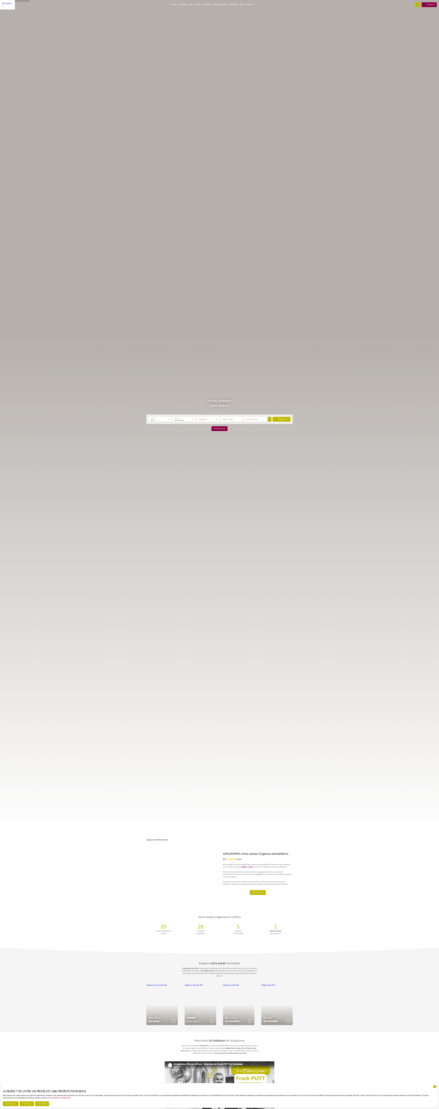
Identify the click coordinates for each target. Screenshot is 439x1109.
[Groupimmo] (7, 4)
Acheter (182, 4)
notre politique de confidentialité (59, 1098)
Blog (242, 4)
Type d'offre (153, 418)
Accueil (174, 4)
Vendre (197, 4)
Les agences (207, 4)
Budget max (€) (227, 419)
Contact (249, 4)
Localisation (202, 419)
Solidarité (233, 4)
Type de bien (177, 418)
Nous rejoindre (220, 4)
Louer (190, 4)
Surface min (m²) (252, 419)
